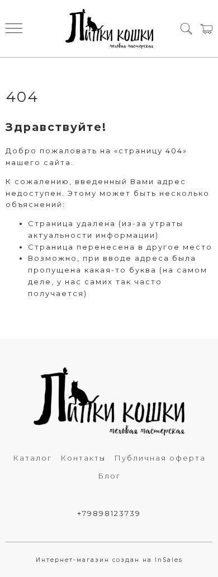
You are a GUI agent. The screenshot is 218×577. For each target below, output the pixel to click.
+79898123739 (109, 513)
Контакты (83, 457)
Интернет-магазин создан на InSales (109, 560)
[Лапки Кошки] (109, 28)
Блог (109, 475)
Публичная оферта (160, 457)
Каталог (32, 457)
